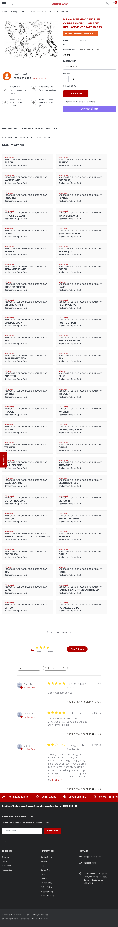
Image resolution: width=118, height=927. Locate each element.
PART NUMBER (70, 61)
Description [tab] (10, 128)
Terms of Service (47, 896)
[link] (113, 19)
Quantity (66, 73)
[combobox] (29, 668)
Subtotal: (66, 86)
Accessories (7, 870)
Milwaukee (84, 40)
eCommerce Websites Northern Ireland (17, 919)
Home (4, 12)
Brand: (66, 40)
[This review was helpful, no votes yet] (93, 701)
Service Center (47, 857)
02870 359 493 (22, 78)
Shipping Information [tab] (36, 128)
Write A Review (77, 649)
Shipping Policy (47, 892)
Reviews (44, 861)
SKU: (65, 45)
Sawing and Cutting (19, 12)
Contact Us (45, 870)
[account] (107, 4)
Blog (42, 866)
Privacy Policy (46, 883)
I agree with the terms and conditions (80, 102)
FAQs (43, 874)
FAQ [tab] (56, 128)
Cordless (5, 857)
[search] (11, 3)
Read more (57, 779)
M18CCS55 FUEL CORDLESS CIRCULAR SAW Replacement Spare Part (25, 161)
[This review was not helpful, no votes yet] (98, 701)
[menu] (4, 3)
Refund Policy (46, 887)
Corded (5, 861)
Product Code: (69, 49)
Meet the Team (47, 879)
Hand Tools (6, 866)
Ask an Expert (38, 78)
